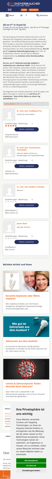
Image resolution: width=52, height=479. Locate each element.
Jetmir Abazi (22, 223)
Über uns (9, 472)
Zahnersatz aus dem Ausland (21, 341)
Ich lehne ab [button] (31, 465)
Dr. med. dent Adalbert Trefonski (30, 187)
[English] (9, 10)
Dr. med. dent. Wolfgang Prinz (29, 111)
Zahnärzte (43, 15)
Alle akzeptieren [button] (31, 460)
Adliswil (8, 413)
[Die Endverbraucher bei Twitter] (21, 15)
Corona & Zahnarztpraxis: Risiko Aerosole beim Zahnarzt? (23, 385)
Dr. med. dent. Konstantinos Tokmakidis (28, 148)
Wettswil (9, 424)
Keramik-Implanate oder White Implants (23, 297)
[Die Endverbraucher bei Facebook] (26, 15)
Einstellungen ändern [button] (31, 470)
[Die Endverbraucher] (26, 4)
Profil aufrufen (26, 129)
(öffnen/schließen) (17, 104)
